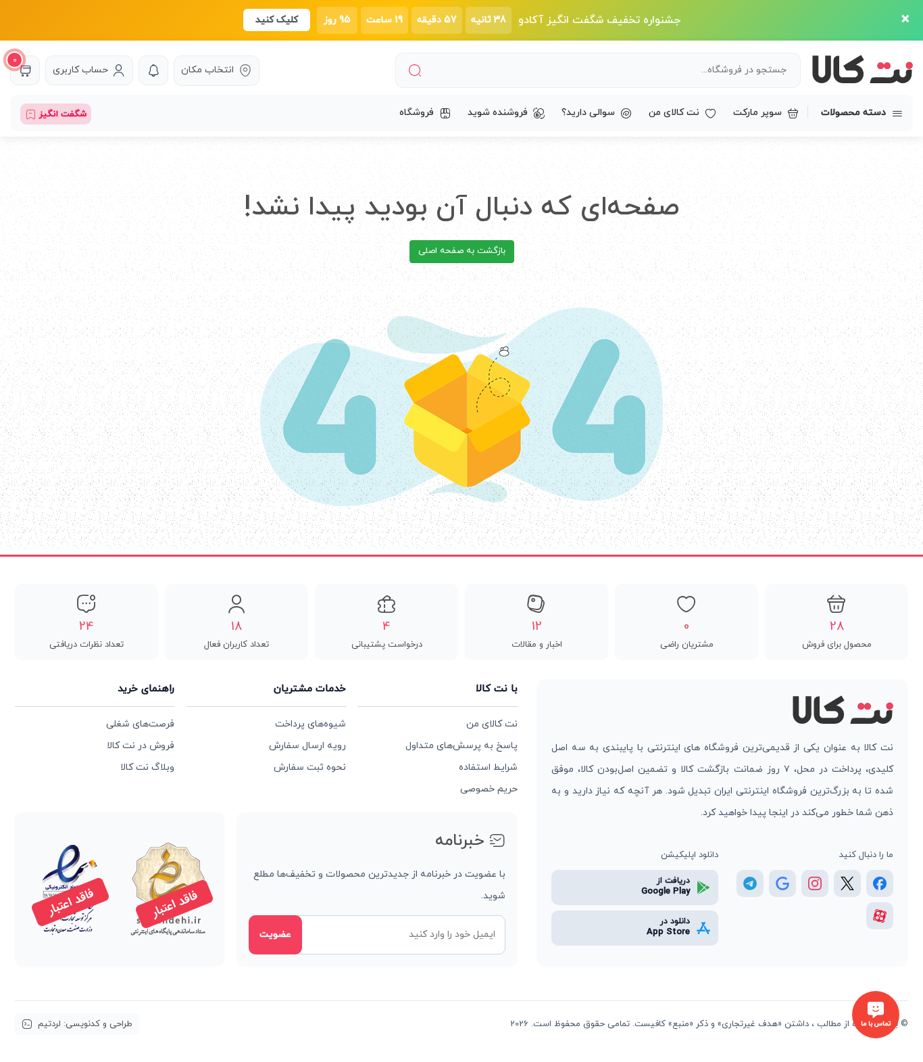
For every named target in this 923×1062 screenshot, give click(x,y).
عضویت (275, 934)
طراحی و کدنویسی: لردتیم (85, 1024)
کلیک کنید (276, 20)
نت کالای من (492, 724)
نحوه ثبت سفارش (310, 767)
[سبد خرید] (25, 70)
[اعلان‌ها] (153, 70)
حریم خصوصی (489, 789)
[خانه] (842, 711)
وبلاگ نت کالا (147, 767)
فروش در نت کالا (140, 745)
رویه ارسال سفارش (307, 745)
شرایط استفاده (488, 767)
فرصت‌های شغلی (140, 724)
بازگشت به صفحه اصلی (461, 251)
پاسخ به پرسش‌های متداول (461, 745)
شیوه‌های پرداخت (310, 724)
